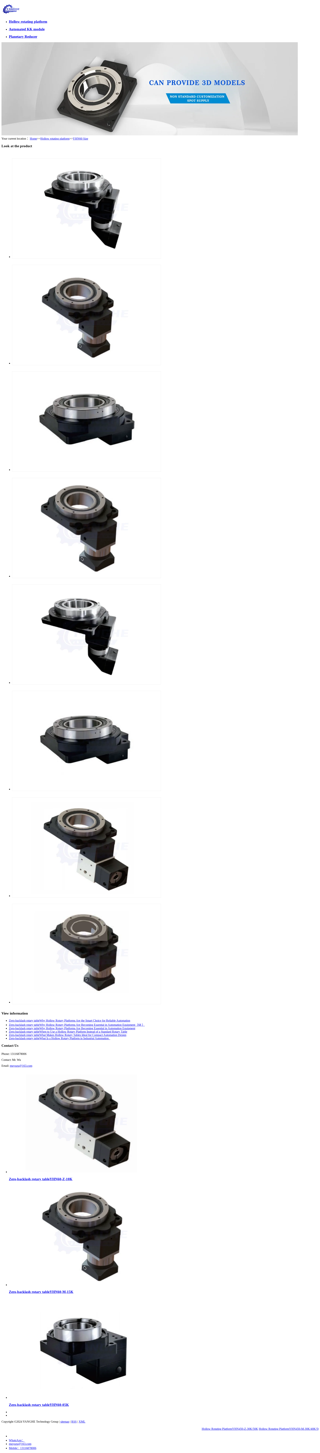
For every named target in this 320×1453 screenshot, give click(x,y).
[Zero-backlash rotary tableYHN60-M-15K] (84, 1284)
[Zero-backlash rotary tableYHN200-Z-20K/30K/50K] (86, 895)
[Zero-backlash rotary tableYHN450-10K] (86, 469)
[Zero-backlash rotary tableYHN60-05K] (84, 1397)
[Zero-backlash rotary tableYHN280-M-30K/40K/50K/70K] (86, 576)
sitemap (64, 1421)
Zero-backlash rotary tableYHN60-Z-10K (40, 1179)
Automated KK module (27, 29)
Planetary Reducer (23, 37)
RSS (74, 1421)
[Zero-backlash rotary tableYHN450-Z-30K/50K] (86, 256)
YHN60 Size (80, 138)
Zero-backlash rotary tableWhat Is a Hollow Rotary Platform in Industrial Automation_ (59, 1038)
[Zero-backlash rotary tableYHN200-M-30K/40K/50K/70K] (86, 1002)
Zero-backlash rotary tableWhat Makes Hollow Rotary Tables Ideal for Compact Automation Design (67, 1035)
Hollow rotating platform (28, 22)
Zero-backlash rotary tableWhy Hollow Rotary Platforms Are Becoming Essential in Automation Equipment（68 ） (77, 1024)
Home (33, 138)
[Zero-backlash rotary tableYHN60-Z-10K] (84, 1171)
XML (82, 1421)
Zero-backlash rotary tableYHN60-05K (39, 1405)
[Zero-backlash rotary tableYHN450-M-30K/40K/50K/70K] (86, 363)
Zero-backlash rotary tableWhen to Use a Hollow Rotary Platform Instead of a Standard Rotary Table (68, 1031)
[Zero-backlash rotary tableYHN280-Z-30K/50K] (86, 682)
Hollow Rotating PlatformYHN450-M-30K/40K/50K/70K (263, 1428)
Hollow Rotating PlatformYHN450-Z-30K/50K (200, 1428)
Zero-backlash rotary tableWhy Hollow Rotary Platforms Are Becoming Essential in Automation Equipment (72, 1028)
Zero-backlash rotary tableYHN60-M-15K (41, 1292)
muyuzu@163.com (21, 1065)
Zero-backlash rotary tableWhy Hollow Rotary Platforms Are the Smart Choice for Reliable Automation (69, 1020)
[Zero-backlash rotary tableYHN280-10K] (86, 789)
